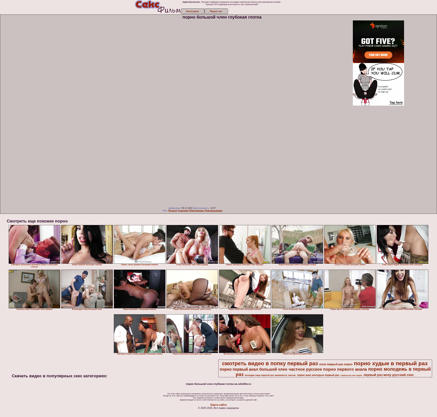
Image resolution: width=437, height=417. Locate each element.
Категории (192, 11)
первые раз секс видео (351, 375)
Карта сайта (218, 404)
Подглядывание (213, 210)
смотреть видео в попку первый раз (270, 363)
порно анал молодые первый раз (318, 375)
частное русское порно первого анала (328, 369)
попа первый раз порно (336, 364)
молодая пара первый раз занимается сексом (270, 375)
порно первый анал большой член (253, 369)
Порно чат (216, 11)
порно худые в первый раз (391, 363)
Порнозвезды (196, 210)
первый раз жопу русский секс (389, 375)
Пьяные (172, 210)
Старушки (183, 210)
